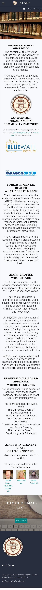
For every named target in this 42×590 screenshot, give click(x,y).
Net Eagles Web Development (14, 581)
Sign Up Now (21, 520)
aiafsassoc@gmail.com (34, 9)
